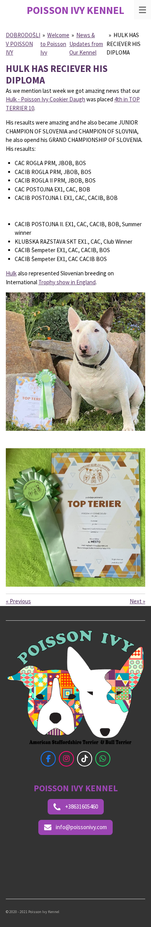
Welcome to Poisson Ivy (54, 43)
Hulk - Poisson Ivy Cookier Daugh (45, 99)
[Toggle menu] (142, 9)
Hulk (11, 273)
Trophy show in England (67, 282)
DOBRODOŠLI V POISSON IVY (23, 43)
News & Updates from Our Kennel (86, 43)
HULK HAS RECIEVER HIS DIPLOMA (123, 43)
